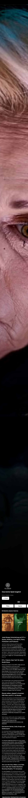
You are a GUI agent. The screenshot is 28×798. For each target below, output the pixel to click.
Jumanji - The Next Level (12, 758)
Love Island (18, 792)
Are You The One (20, 787)
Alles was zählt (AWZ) (20, 742)
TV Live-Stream (17, 645)
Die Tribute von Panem (13, 756)
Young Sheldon (20, 732)
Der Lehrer (16, 731)
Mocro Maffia (10, 732)
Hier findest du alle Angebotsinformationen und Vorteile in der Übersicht (12, 722)
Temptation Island (10, 787)
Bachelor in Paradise (7, 792)
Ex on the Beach (6, 789)
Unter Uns (6, 743)
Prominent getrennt (19, 790)
